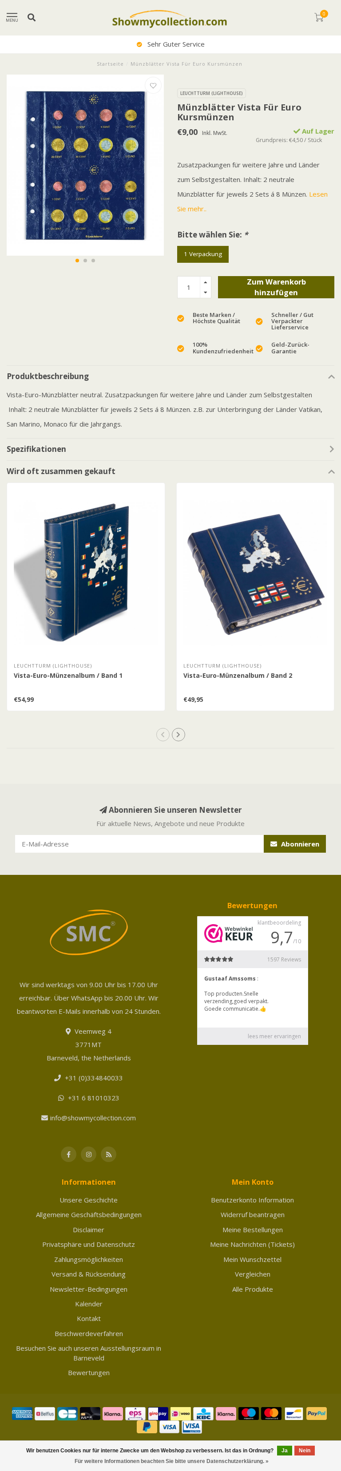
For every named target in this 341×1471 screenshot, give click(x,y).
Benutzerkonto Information (252, 1199)
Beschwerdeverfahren (89, 1333)
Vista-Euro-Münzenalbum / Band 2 (237, 675)
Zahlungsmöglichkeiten (88, 1259)
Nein (304, 1450)
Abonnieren (299, 843)
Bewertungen (89, 1372)
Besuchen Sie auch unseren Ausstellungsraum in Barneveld (88, 1353)
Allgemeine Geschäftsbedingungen (89, 1214)
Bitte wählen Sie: (212, 234)
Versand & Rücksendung (89, 1273)
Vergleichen (252, 1273)
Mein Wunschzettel (252, 1259)
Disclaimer (88, 1229)
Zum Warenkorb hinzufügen (276, 287)
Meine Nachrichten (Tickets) (252, 1244)
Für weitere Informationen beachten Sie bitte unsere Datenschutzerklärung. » (172, 1461)
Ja (285, 1450)
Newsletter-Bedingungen (88, 1289)
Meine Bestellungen (252, 1229)
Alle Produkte (252, 1289)
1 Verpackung (203, 254)
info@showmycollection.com (93, 1117)
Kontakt (89, 1318)
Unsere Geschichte (88, 1199)
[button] (77, 260)
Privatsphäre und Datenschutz (88, 1244)
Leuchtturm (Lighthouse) (211, 93)
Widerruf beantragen (253, 1214)
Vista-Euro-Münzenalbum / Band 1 (68, 675)
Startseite (110, 63)
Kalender (89, 1303)
